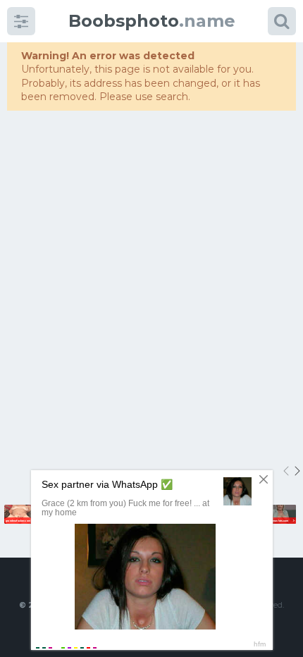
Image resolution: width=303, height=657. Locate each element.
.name (151, 20)
